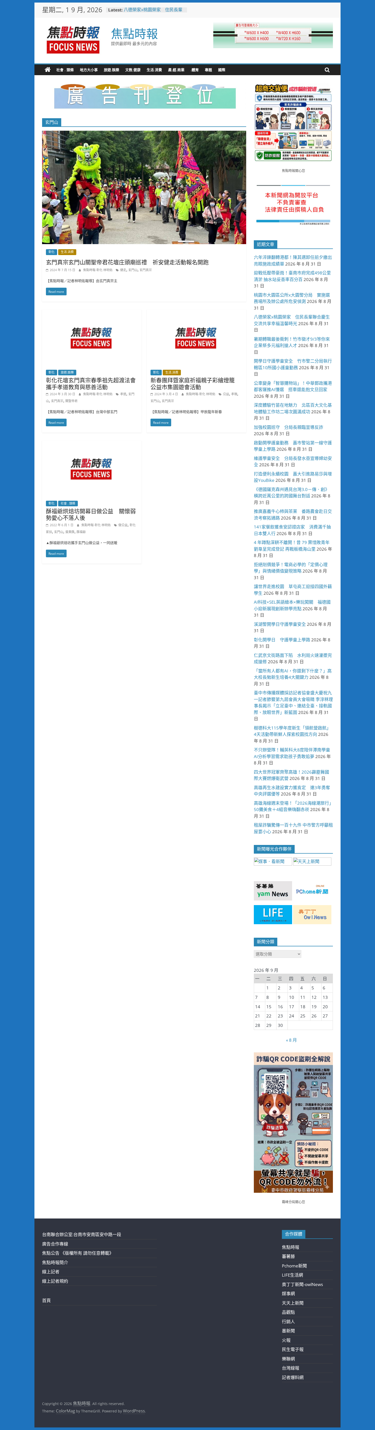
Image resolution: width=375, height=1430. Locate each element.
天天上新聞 (293, 1303)
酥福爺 (81, 532)
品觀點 (288, 1312)
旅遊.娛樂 (111, 69)
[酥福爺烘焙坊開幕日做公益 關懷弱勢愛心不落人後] (92, 444)
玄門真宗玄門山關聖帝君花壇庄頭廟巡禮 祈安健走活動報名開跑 (127, 262)
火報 (286, 1340)
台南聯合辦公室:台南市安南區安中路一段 (81, 1234)
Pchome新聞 (294, 1266)
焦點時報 (134, 33)
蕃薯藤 (288, 1256)
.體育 (195, 69)
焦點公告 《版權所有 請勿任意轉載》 (78, 1253)
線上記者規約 (55, 1281)
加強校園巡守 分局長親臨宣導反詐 (288, 427)
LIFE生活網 (292, 1275)
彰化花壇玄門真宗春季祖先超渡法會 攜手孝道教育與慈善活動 (93, 383)
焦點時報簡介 (55, 1262)
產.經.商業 (176, 69)
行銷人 (288, 1322)
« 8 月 (291, 1040)
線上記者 (50, 1272)
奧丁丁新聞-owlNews (302, 1284)
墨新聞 (288, 1331)
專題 (208, 69)
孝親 (234, 394)
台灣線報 (290, 1368)
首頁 (46, 1300)
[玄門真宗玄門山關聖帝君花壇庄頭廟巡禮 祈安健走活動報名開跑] (144, 134)
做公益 (123, 525)
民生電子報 (293, 1349)
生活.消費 (154, 69)
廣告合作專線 (55, 1244)
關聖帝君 (71, 401)
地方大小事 (89, 69)
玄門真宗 (146, 270)
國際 (221, 69)
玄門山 (133, 270)
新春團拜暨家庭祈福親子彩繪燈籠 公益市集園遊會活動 (195, 383)
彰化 (51, 252)
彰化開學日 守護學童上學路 (282, 640)
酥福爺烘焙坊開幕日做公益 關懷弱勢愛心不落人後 (91, 514)
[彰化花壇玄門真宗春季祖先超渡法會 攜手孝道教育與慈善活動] (92, 313)
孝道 (123, 394)
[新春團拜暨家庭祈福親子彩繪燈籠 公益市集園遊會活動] (196, 313)
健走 (123, 270)
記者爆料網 (293, 1377)
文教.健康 (133, 69)
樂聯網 (288, 1359)
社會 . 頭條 (65, 69)
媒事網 (288, 1293)
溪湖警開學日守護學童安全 (280, 624)
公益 (226, 394)
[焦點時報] (47, 69)
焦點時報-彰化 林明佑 (98, 270)
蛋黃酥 (69, 532)
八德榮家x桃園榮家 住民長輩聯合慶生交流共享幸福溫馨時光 (154, 12)
